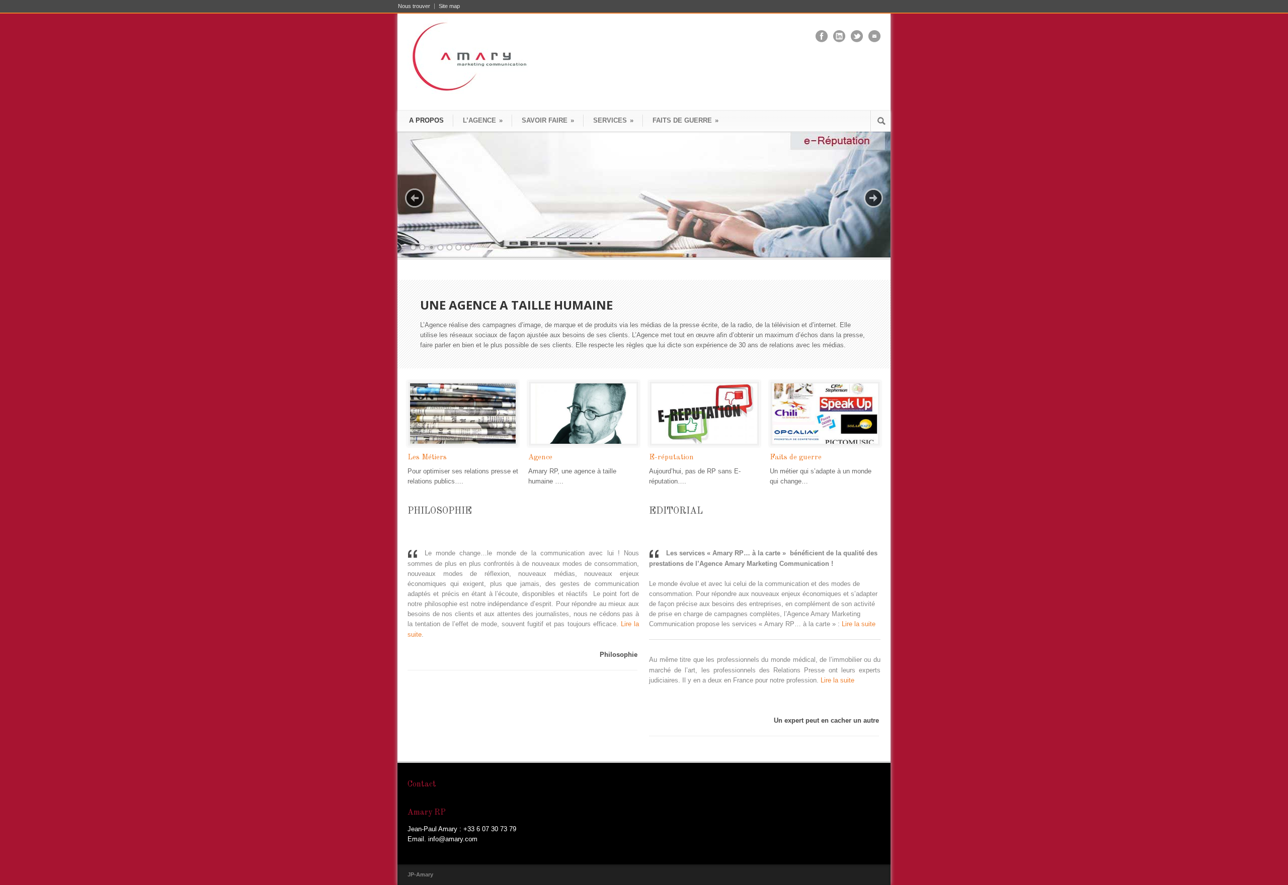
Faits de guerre (796, 457)
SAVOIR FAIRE (548, 120)
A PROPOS (426, 120)
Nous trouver (414, 6)
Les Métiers (427, 457)
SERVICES (613, 120)
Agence (540, 457)
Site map (449, 6)
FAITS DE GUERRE (685, 120)
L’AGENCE (483, 120)
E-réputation (671, 457)
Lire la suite (858, 624)
